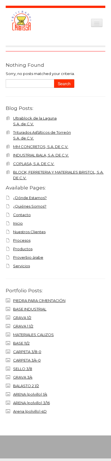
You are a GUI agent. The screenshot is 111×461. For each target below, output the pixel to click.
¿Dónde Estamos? (30, 197)
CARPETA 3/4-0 (27, 360)
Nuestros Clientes (29, 232)
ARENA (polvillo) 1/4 (30, 394)
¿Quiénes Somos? (29, 206)
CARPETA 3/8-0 (27, 351)
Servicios (21, 266)
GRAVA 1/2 (22, 317)
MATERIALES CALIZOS (33, 334)
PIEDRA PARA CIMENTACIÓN (39, 300)
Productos (22, 249)
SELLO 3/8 (22, 368)
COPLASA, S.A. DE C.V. (33, 163)
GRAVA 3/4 (22, 377)
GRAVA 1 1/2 (23, 326)
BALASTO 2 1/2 (26, 385)
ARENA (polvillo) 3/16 (31, 402)
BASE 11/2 (21, 343)
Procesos (21, 240)
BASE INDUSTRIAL (29, 309)
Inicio (18, 223)
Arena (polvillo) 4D (30, 411)
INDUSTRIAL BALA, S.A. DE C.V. (41, 155)
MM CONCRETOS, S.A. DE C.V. (40, 146)
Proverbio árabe (28, 257)
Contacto (22, 214)
